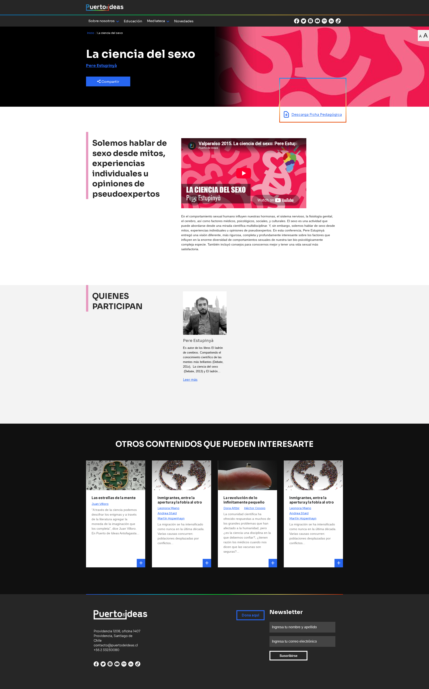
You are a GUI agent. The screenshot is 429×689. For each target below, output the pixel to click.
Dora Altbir (231, 508)
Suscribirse (288, 656)
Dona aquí (250, 615)
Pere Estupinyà (101, 66)
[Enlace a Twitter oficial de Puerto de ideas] (303, 21)
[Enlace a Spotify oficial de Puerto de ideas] (324, 21)
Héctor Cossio (254, 508)
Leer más (190, 379)
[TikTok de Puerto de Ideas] (338, 20)
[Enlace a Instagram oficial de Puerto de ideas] (310, 21)
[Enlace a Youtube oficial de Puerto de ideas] (317, 21)
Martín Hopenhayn (171, 518)
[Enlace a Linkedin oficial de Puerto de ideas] (331, 21)
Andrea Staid (167, 513)
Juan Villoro (100, 503)
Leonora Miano (168, 508)
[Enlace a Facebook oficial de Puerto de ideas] (296, 21)
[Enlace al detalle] (141, 563)
